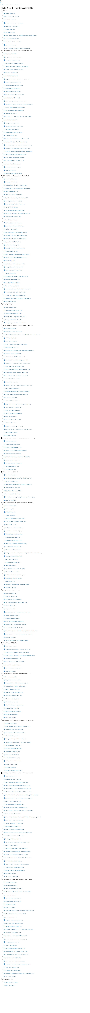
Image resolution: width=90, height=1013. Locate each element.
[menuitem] (1, 3)
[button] (1, 1)
